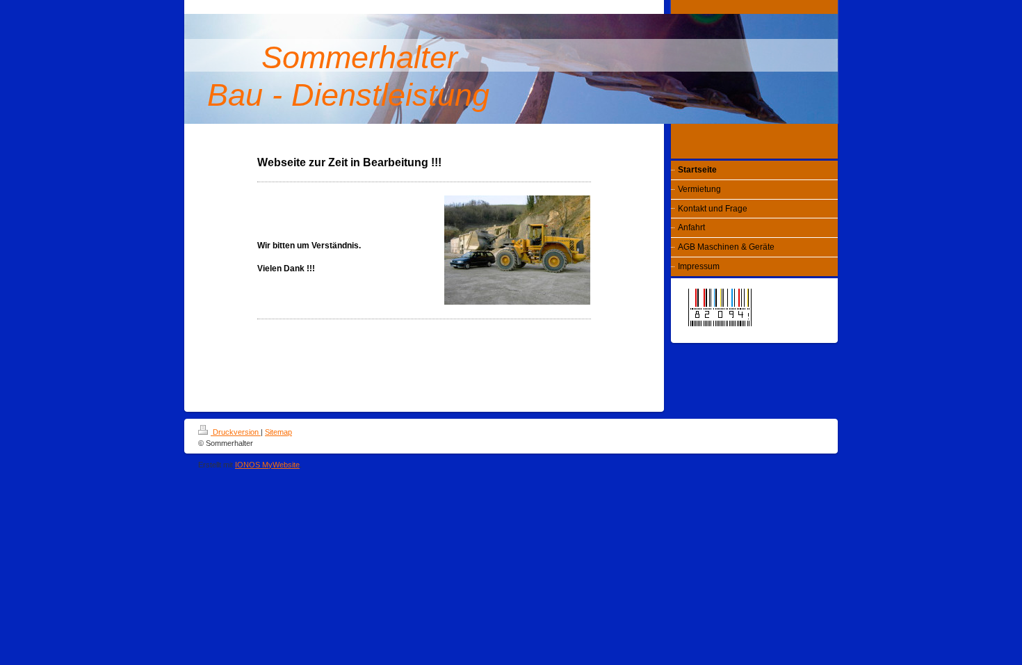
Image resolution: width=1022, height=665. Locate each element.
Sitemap (278, 432)
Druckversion (236, 432)
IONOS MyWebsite (267, 464)
